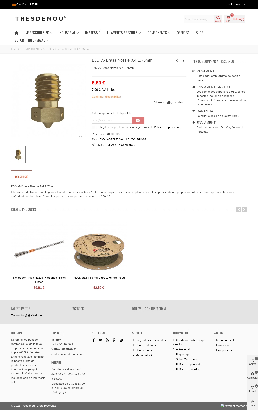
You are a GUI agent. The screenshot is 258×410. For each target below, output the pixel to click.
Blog (199, 32)
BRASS (141, 139)
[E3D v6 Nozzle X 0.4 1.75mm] (183, 61)
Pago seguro (184, 354)
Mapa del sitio (144, 355)
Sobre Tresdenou (187, 359)
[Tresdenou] (45, 19)
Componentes (225, 350)
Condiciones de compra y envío (189, 342)
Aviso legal (183, 349)
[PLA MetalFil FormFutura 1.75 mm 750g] (99, 249)
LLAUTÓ (129, 139)
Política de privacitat (167, 127)
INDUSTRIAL (67, 32)
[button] (238, 209)
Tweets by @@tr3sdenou (27, 315)
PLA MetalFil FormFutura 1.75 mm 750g (99, 277)
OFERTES (183, 32)
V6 (121, 139)
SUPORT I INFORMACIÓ (30, 40)
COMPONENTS (157, 32)
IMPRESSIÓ (93, 32)
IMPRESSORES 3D (37, 32)
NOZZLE (112, 139)
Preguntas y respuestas (151, 340)
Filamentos (223, 345)
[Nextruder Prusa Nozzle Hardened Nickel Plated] (39, 249)
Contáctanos (144, 350)
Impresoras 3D (225, 340)
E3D (102, 139)
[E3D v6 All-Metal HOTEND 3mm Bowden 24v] (177, 61)
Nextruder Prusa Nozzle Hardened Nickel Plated (39, 279)
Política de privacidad (189, 364)
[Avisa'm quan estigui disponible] (138, 120)
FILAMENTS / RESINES (122, 32)
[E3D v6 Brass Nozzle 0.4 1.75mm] (81, 138)
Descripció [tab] (21, 176)
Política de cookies (188, 369)
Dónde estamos (146, 345)
